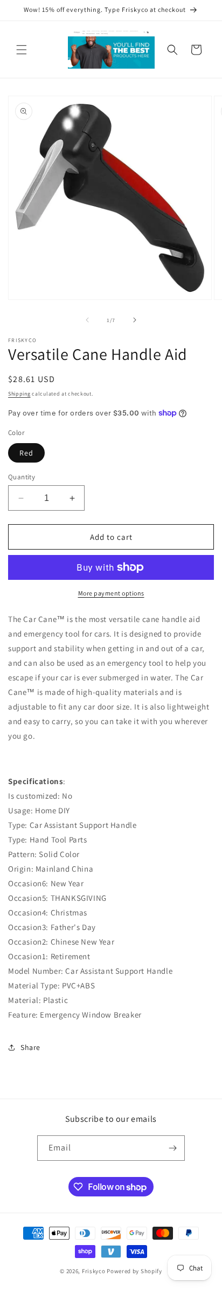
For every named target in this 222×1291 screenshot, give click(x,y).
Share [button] (30, 1047)
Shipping (19, 393)
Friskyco (94, 1271)
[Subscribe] (172, 1148)
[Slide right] (135, 320)
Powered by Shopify (134, 1271)
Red (26, 453)
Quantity (21, 476)
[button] (21, 50)
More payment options (111, 593)
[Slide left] (87, 320)
